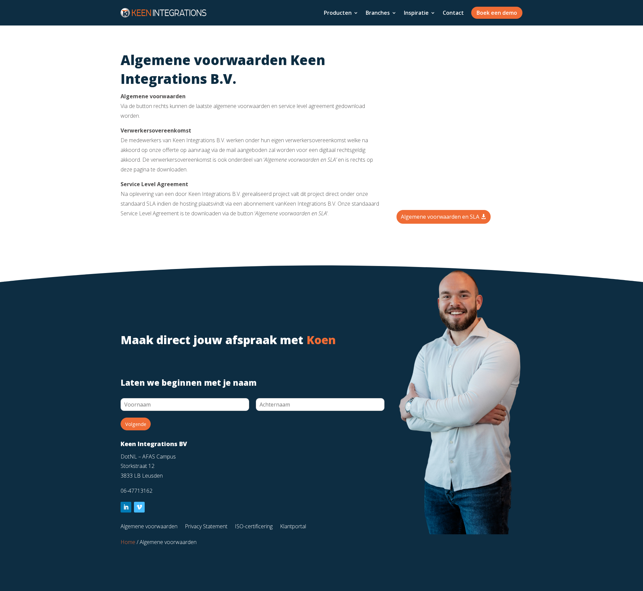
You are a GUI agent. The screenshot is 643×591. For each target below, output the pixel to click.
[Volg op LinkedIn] (126, 507)
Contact (453, 12)
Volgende (135, 424)
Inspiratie (416, 12)
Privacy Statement (206, 527)
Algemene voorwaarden (149, 527)
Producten (338, 12)
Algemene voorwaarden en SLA (440, 216)
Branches (378, 12)
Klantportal (293, 527)
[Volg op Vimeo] (139, 507)
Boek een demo (497, 12)
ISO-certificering (254, 527)
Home (128, 542)
